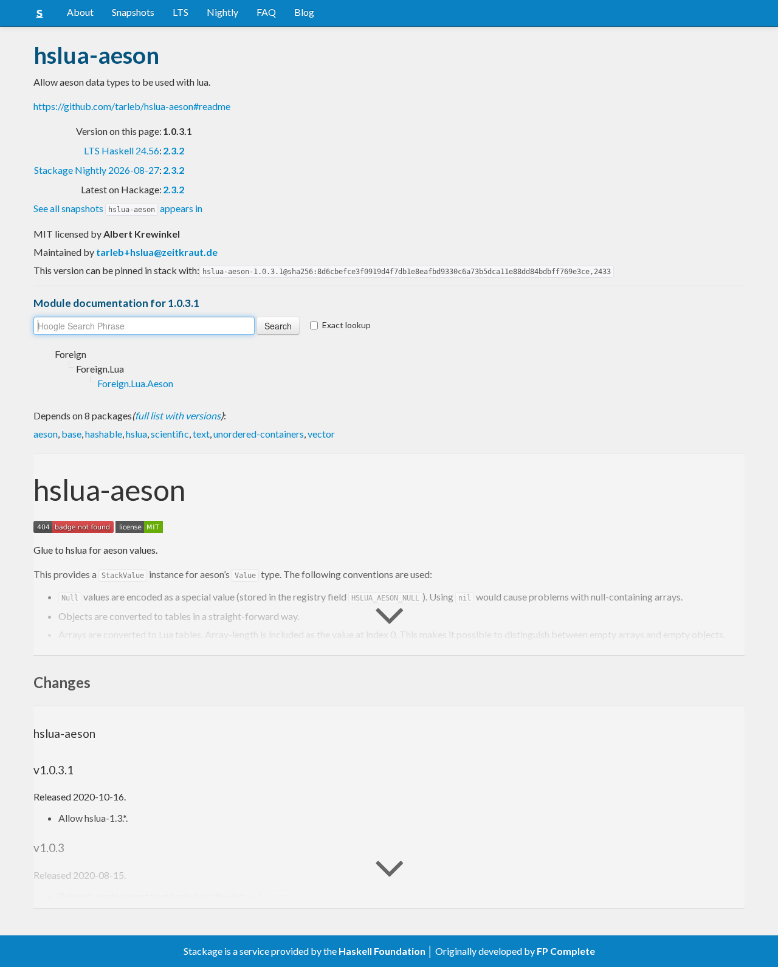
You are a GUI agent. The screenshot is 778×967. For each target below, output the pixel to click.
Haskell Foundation (382, 951)
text (201, 433)
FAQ (266, 12)
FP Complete (566, 951)
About (80, 12)
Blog (304, 12)
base (71, 433)
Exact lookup (346, 325)
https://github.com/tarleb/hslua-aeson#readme (131, 106)
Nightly (222, 12)
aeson (45, 433)
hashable (103, 433)
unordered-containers (258, 433)
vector (321, 433)
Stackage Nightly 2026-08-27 (96, 170)
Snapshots (133, 12)
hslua (136, 433)
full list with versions (178, 415)
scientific (170, 433)
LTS (180, 12)
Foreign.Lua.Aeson (135, 383)
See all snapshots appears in (117, 208)
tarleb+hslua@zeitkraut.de (157, 252)
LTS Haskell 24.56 (121, 150)
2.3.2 (173, 150)
